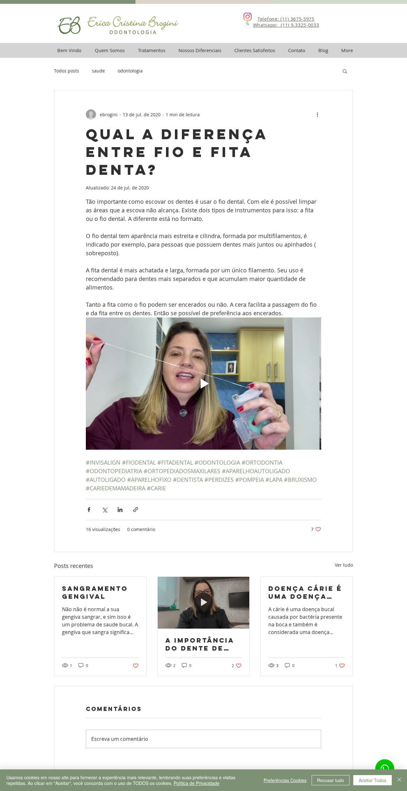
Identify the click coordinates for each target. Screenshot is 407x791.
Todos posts (66, 71)
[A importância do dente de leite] (204, 602)
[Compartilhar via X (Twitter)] (104, 510)
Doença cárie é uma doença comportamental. (305, 592)
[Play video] (203, 383)
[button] (345, 70)
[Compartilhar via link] (136, 510)
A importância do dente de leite (199, 644)
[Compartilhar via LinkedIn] (120, 510)
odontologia (130, 71)
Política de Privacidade (196, 783)
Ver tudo (344, 565)
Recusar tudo (330, 780)
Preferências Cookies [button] (285, 780)
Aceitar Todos (372, 780)
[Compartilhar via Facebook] (89, 510)
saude (98, 71)
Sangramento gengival (95, 592)
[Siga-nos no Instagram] (248, 17)
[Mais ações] (317, 114)
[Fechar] (399, 780)
